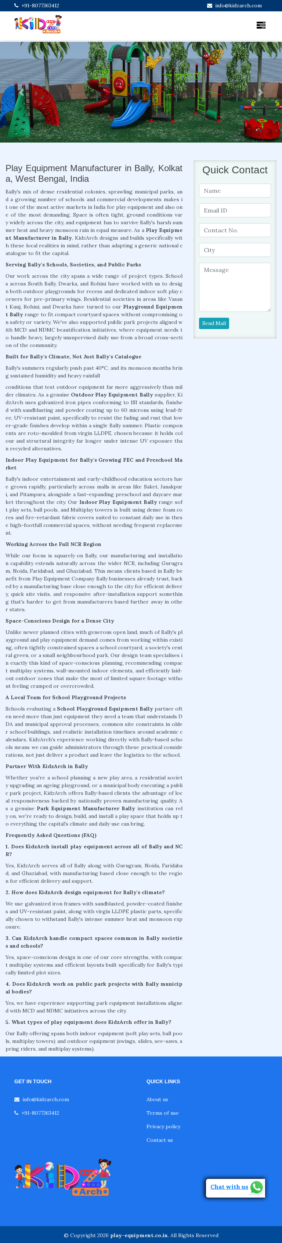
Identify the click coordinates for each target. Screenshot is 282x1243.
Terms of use (163, 1113)
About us (157, 1099)
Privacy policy (163, 1126)
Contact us (160, 1140)
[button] (21, 92)
